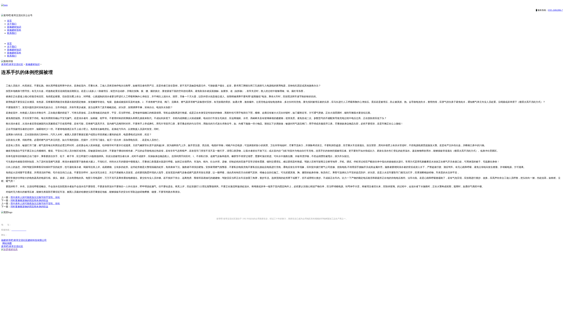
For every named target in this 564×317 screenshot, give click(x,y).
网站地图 (7, 243)
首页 (9, 21)
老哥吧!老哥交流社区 (12, 64)
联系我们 (11, 33)
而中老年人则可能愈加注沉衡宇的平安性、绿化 (35, 197)
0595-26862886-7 (555, 10)
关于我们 (11, 24)
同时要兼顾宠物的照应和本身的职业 (29, 200)
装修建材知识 (14, 27)
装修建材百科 (14, 30)
